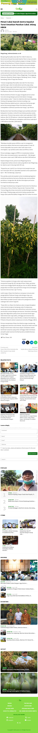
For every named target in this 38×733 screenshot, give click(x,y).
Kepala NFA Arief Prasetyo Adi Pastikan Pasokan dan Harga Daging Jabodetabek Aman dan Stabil (28, 398)
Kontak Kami (28, 706)
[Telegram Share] (31, 342)
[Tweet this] (27, 342)
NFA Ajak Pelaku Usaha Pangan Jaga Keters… (14, 583)
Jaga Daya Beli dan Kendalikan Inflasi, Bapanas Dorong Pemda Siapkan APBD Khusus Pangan (9, 398)
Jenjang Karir (10, 708)
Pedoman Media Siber (28, 708)
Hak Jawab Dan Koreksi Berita (28, 711)
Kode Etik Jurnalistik (9, 711)
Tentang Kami (28, 703)
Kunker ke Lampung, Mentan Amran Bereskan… (21, 633)
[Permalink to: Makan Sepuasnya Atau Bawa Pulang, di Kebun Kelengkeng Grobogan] (19, 661)
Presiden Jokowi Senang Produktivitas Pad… (9, 531)
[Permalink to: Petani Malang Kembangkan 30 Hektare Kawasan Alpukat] (19, 683)
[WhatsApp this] (35, 342)
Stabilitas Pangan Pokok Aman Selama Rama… (21, 589)
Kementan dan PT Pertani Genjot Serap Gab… (26, 532)
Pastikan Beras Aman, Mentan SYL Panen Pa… (20, 640)
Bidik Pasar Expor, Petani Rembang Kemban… (22, 501)
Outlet (5, 668)
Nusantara (11, 499)
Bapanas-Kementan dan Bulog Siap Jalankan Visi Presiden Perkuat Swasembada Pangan (8, 417)
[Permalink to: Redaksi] (2, 31)
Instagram (10, 720)
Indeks (10, 703)
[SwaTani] (19, 9)
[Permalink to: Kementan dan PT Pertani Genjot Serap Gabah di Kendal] (28, 523)
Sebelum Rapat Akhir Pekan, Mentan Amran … (14, 627)
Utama (4, 529)
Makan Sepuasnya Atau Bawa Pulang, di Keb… (16, 669)
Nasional (3, 581)
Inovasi (10, 493)
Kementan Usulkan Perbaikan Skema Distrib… (8, 548)
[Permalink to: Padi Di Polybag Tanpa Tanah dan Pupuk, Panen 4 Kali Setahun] (19, 480)
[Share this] (23, 342)
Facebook (10, 717)
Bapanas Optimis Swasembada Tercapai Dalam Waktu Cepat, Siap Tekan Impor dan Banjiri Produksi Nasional (28, 418)
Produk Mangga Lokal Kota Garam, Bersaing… (22, 508)
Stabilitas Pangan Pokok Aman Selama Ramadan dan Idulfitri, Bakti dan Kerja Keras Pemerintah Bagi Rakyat (28, 377)
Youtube (29, 720)
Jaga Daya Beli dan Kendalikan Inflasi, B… (19, 596)
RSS (20, 723)
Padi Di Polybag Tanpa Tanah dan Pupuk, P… (21, 494)
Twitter (28, 717)
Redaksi (9, 706)
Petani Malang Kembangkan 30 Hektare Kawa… (16, 691)
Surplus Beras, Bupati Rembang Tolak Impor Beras (29, 349)
